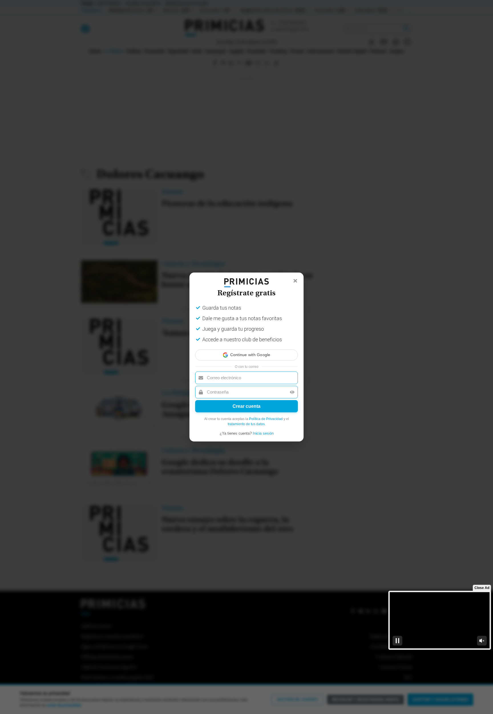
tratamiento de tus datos (246, 424)
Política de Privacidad (266, 419)
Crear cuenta (246, 406)
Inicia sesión (263, 433)
